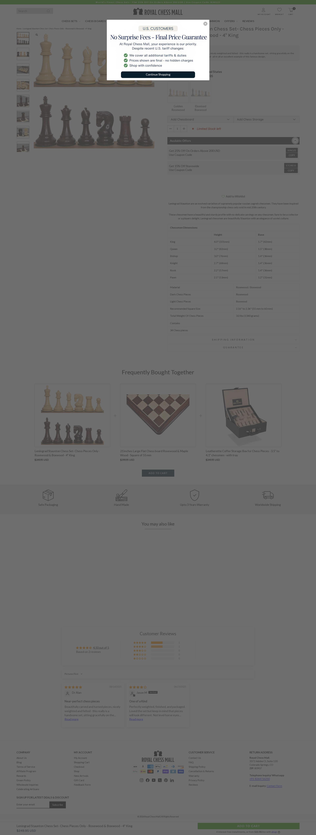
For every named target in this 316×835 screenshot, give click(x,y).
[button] (205, 24)
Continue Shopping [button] (158, 74)
